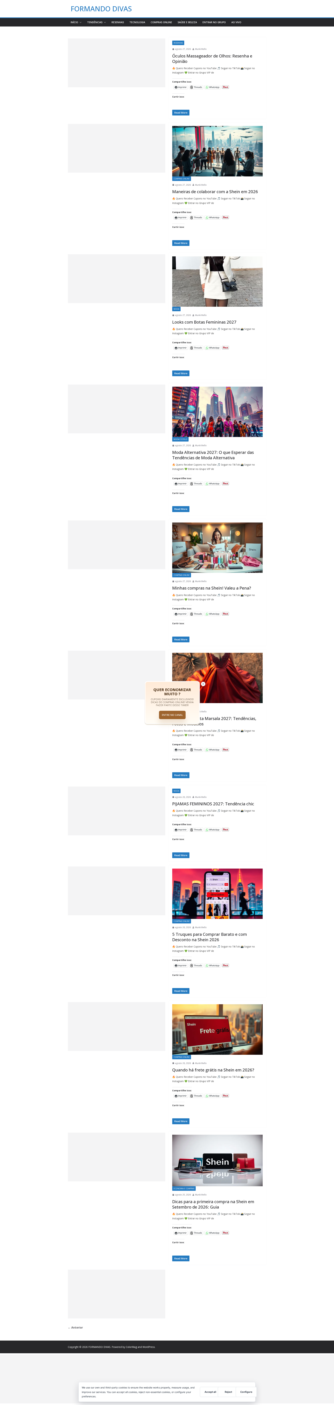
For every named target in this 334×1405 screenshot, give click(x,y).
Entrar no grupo (214, 22)
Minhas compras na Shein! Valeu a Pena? (211, 588)
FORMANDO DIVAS (101, 8)
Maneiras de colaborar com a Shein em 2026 (215, 191)
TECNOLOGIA (137, 22)
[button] (80, 22)
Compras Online (161, 22)
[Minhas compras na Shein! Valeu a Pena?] (217, 547)
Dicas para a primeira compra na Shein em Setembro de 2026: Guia (213, 1204)
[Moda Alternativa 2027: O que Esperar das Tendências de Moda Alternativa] (217, 412)
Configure (246, 1391)
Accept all (210, 1391)
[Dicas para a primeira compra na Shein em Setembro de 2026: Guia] (217, 1160)
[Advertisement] (116, 62)
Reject (228, 1391)
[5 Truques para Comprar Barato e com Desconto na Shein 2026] (217, 894)
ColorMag (131, 1347)
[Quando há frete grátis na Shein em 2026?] (217, 1029)
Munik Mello (201, 49)
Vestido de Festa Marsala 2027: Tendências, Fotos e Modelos (214, 721)
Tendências (94, 22)
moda (176, 309)
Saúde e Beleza (187, 22)
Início (74, 22)
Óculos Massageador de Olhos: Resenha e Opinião (212, 58)
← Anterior (75, 1327)
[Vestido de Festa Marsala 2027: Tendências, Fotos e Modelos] (217, 678)
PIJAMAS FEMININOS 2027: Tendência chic (213, 804)
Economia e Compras (184, 1188)
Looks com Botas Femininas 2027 (204, 322)
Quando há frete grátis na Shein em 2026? (213, 1070)
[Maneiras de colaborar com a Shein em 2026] (217, 151)
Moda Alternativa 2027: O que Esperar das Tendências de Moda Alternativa (213, 454)
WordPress (148, 1347)
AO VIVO (236, 22)
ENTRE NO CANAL (172, 715)
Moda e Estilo (180, 439)
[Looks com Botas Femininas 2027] (217, 281)
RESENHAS (118, 22)
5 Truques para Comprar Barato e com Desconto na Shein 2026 (209, 936)
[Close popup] (203, 684)
